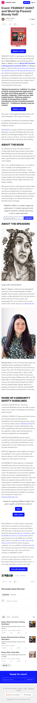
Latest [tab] (8, 617)
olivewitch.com (29, 304)
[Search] (34, 617)
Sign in (33, 2)
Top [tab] (4, 617)
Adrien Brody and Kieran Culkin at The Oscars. (13, 627)
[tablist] (9, 594)
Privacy (20, 688)
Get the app (27, 695)
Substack (9, 699)
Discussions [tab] (15, 617)
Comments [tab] (6, 594)
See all (5, 665)
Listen (33, 19)
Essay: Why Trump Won (10, 652)
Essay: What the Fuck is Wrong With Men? (13, 623)
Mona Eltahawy (10, 18)
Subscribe (26, 2)
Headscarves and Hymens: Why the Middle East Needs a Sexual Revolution (18, 534)
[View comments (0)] (10, 24)
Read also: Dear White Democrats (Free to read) (13, 655)
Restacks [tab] (13, 594)
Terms (25, 688)
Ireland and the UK (28, 545)
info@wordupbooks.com (9, 497)
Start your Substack (14, 695)
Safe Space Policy (27, 424)
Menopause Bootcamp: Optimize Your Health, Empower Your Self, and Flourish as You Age (18, 70)
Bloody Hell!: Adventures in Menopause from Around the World (18, 64)
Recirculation (5, 130)
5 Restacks (22, 575)
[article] (18, 627)
